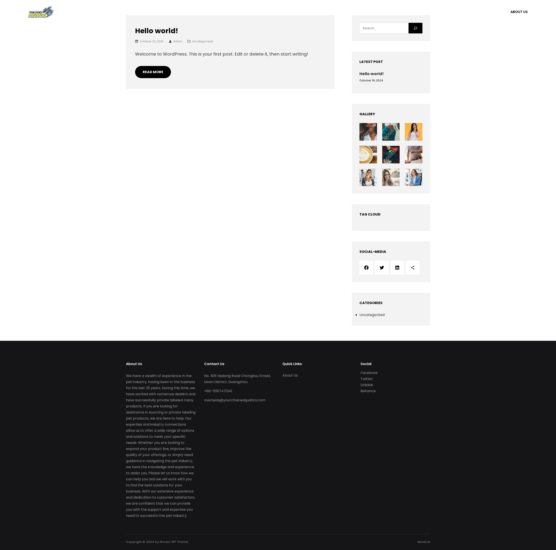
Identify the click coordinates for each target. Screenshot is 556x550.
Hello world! (156, 31)
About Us (519, 11)
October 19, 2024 (152, 41)
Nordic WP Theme (174, 542)
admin (177, 41)
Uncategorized (202, 41)
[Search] (415, 28)
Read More (153, 71)
